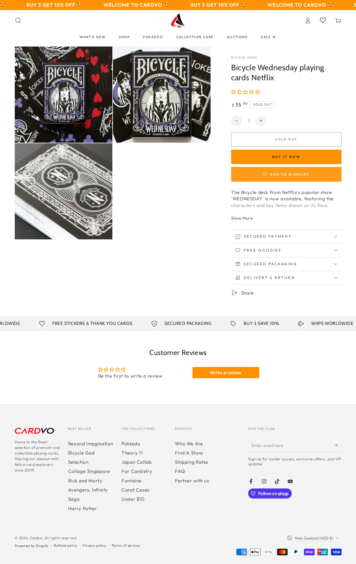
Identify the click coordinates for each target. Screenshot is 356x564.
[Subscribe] (338, 445)
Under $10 (133, 499)
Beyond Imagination (90, 443)
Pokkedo (131, 443)
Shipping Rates (191, 462)
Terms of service (126, 545)
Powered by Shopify (32, 545)
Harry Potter (82, 508)
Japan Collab (137, 462)
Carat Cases (135, 490)
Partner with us (192, 480)
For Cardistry (137, 471)
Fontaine (132, 480)
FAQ (180, 471)
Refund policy (65, 545)
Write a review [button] (226, 372)
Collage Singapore (89, 471)
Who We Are (189, 443)
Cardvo (36, 538)
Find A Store (189, 453)
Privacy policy (94, 545)
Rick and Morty (85, 480)
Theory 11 (132, 453)
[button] (18, 20)
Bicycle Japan (244, 57)
